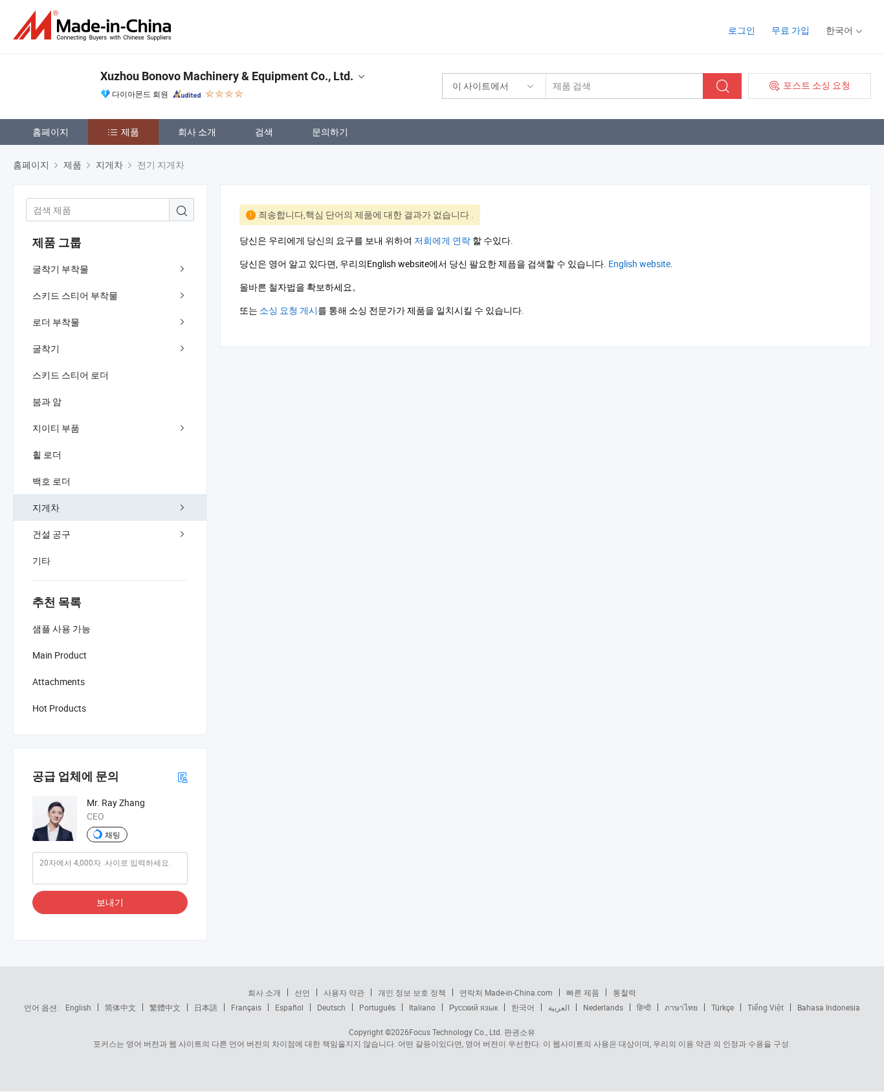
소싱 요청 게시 (289, 310)
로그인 (741, 30)
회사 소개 (197, 132)
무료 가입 (790, 30)
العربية (558, 1007)
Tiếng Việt (765, 1007)
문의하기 (330, 132)
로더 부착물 (56, 322)
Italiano (422, 1007)
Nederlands (603, 1007)
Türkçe (722, 1007)
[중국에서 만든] (96, 25)
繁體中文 (165, 1007)
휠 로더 (46, 454)
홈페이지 (50, 132)
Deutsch (331, 1007)
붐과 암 (46, 401)
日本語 (205, 1007)
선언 (302, 992)
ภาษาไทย (681, 1007)
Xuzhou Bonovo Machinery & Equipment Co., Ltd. (226, 76)
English (78, 1007)
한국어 (523, 1007)
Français (246, 1007)
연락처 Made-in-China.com (506, 992)
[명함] (182, 776)
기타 (41, 560)
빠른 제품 (582, 992)
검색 (264, 132)
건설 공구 (51, 534)
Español (289, 1007)
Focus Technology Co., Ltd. (455, 1032)
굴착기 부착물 (60, 269)
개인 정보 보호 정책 (412, 992)
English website (639, 263)
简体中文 (120, 1007)
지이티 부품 (56, 428)
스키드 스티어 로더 (70, 375)
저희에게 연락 (442, 240)
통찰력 (624, 992)
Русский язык (473, 1007)
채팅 (112, 834)
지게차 (46, 507)
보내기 (110, 902)
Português (377, 1007)
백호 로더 (51, 481)
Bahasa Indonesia (828, 1007)
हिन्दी (644, 1007)
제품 (130, 132)
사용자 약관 (344, 992)
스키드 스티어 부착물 (75, 295)
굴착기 (46, 348)
